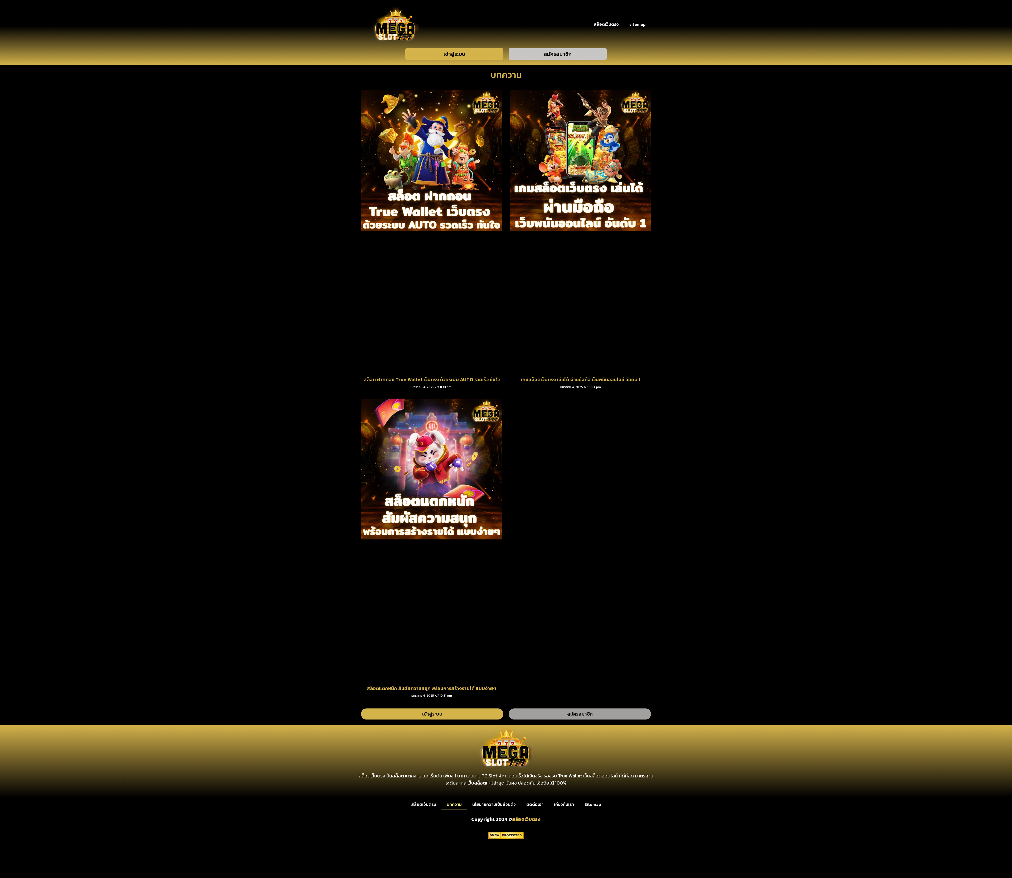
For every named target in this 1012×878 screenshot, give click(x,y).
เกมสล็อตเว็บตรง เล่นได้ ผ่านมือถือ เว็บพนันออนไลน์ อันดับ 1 (580, 379)
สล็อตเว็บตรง (606, 24)
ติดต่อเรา (534, 804)
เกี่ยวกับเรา (564, 804)
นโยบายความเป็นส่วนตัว (494, 804)
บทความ (454, 804)
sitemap (637, 24)
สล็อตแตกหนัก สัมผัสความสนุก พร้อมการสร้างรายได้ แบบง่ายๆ (431, 688)
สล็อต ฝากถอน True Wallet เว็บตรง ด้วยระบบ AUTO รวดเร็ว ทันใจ (432, 379)
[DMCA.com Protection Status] (506, 837)
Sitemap (593, 804)
